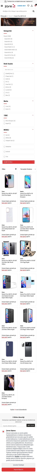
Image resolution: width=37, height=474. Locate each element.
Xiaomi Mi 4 (8, 41)
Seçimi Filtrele (8, 162)
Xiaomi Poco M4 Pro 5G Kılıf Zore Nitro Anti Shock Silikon (9, 262)
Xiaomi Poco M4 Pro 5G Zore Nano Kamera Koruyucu (8, 396)
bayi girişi (5, 203)
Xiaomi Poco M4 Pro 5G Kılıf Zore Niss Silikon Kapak (9, 328)
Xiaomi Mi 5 (8, 39)
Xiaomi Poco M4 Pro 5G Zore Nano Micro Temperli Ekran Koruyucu (27, 228)
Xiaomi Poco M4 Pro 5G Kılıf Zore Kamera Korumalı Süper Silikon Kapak (9, 296)
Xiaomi (10, 16)
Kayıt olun (31, 425)
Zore (3, 191)
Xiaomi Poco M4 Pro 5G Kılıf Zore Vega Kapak (27, 261)
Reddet (17, 456)
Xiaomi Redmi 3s (10, 47)
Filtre (3, 169)
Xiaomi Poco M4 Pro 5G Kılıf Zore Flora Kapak (9, 194)
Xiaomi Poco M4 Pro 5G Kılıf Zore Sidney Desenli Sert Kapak (9, 228)
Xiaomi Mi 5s (9, 52)
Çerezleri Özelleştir (18, 465)
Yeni (7, 156)
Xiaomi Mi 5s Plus (10, 55)
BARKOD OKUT (22, 6)
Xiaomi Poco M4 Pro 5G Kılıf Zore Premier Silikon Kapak (9, 362)
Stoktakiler (8, 146)
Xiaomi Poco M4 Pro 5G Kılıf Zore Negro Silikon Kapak (27, 328)
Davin (22, 191)
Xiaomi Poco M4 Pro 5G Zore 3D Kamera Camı (26, 362)
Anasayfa (4, 16)
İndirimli (8, 151)
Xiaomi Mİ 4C (9, 44)
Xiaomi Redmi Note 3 (11, 49)
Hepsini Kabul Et (18, 469)
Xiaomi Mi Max (9, 58)
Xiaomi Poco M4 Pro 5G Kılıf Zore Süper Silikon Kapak (27, 295)
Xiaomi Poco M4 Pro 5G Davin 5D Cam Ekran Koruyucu (26, 195)
